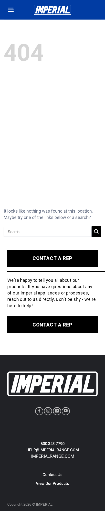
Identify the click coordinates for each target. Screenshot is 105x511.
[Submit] (96, 231)
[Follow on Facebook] (39, 411)
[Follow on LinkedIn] (57, 411)
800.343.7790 (52, 443)
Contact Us (52, 474)
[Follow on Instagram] (48, 411)
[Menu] (10, 9)
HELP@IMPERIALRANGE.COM (52, 450)
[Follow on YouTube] (66, 411)
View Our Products (52, 483)
